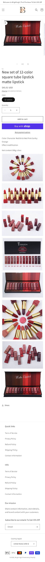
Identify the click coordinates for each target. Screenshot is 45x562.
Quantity (5, 105)
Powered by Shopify (28, 557)
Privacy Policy (10, 439)
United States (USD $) (21, 544)
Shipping (4, 91)
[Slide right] (28, 64)
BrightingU (18, 557)
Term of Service (11, 433)
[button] (3, 10)
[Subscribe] (37, 527)
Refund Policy (10, 444)
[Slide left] (17, 64)
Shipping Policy (11, 450)
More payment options (22, 132)
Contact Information (13, 455)
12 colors (8, 100)
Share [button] (7, 405)
